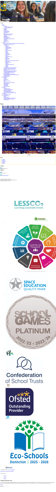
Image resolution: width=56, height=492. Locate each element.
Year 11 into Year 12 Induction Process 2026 (10, 92)
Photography (7, 61)
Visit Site (1, 484)
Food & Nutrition (8, 54)
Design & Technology (9, 50)
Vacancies (3, 163)
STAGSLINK (6, 85)
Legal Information (12, 469)
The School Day (6, 40)
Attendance (5, 77)
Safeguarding (4, 93)
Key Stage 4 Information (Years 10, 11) (9, 72)
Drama (6, 51)
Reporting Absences (6, 83)
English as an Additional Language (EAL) (10, 69)
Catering (5, 78)
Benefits (5, 96)
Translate (8, 20)
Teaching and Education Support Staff (9, 38)
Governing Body (6, 32)
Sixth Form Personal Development (8, 91)
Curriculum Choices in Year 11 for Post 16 (10, 68)
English (7, 52)
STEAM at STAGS (6, 75)
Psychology (7, 63)
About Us (3, 25)
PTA (4, 81)
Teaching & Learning (7, 76)
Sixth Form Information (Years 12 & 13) (9, 73)
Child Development (8, 47)
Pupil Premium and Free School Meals (9, 82)
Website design (2, 471)
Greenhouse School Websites (10, 471)
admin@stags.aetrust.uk (5, 175)
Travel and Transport (7, 86)
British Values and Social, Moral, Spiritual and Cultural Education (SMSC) (14, 43)
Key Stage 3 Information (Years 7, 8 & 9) (9, 71)
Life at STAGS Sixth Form (7, 90)
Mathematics (7, 58)
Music (6, 59)
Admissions (5, 26)
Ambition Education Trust (7, 27)
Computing (7, 48)
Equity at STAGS (6, 30)
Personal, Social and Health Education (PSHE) (12, 60)
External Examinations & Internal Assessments (10, 70)
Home (3, 24)
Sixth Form (3, 87)
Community (5, 29)
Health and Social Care (9, 56)
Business (7, 46)
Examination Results (7, 31)
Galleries (3, 160)
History (7, 57)
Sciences (7, 65)
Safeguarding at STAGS (7, 94)
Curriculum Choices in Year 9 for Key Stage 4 (10, 67)
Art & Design (7, 45)
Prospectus (5, 35)
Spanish (7, 66)
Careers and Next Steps (7, 88)
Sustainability (6, 36)
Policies (3, 162)
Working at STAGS (6, 95)
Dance (6, 49)
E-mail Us (23, 14)
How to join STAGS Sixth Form (8, 89)
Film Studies (7, 53)
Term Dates (5, 39)
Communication (6, 79)
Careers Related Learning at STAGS (9, 44)
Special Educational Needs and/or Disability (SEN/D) (11, 74)
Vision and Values (6, 41)
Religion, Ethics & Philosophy (10, 64)
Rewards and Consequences (8, 34)
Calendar (5, 28)
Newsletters (3, 161)
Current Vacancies (6, 97)
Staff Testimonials (6, 99)
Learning (3, 42)
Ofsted (5, 33)
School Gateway (6, 84)
